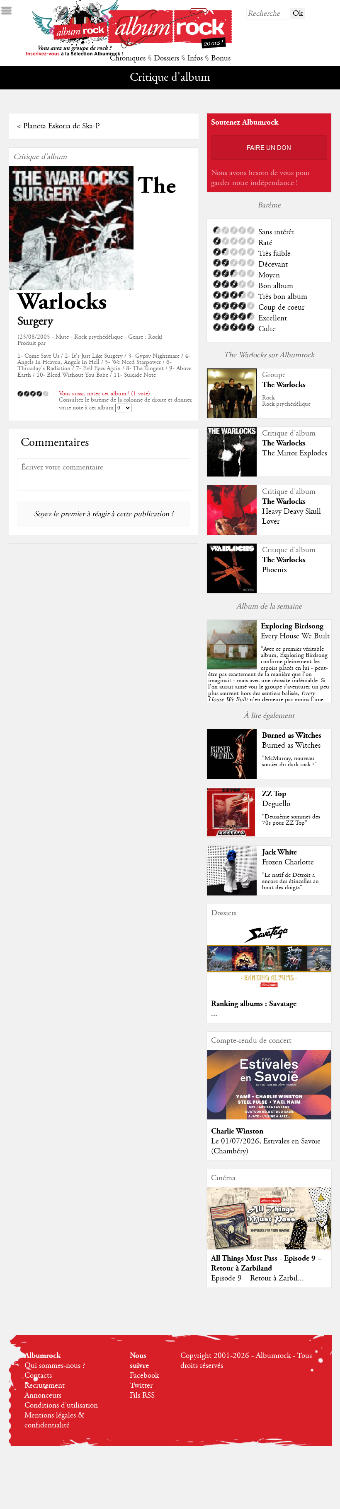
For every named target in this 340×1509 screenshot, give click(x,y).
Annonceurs (42, 1396)
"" (268, 683)
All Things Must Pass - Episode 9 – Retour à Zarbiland (266, 1263)
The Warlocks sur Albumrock (268, 355)
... (214, 1014)
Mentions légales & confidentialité (54, 1420)
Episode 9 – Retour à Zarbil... (257, 1278)
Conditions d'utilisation (61, 1405)
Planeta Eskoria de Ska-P (61, 126)
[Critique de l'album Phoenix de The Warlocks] (232, 591)
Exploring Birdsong (292, 626)
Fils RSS (142, 1396)
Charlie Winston (237, 1131)
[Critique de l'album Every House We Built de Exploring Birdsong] (232, 667)
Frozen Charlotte (288, 862)
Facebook (144, 1376)
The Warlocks (284, 385)
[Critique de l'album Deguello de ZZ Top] (232, 835)
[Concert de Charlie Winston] (269, 1117)
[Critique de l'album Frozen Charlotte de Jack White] (232, 893)
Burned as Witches (291, 735)
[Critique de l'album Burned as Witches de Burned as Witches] (232, 777)
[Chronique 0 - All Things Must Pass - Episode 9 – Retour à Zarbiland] (269, 1225)
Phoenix (274, 570)
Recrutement (44, 1386)
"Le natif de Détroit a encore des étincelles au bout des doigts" (290, 881)
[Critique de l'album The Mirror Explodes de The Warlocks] (232, 474)
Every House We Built (295, 636)
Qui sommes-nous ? (54, 1366)
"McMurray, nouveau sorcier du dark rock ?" (289, 761)
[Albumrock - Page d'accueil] (170, 46)
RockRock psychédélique (286, 401)
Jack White (279, 852)
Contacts (38, 1376)
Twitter (141, 1386)
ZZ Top (274, 794)
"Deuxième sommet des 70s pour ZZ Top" (291, 820)
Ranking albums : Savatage (253, 1003)
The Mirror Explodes (294, 453)
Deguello (276, 804)
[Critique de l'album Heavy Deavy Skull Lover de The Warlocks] (232, 533)
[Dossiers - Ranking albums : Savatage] (269, 990)
